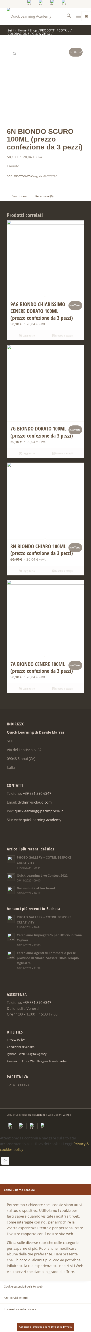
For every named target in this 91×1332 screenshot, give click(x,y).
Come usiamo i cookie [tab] (19, 1190)
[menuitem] (29, 3)
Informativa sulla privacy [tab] (20, 1309)
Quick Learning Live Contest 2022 (42, 875)
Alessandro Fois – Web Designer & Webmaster (37, 1061)
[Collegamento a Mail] (81, 1120)
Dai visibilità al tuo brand (36, 888)
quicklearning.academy (42, 819)
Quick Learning (36, 1114)
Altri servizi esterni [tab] (16, 1298)
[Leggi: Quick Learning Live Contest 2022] (11, 877)
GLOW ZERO (50, 176)
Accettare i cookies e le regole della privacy (45, 1326)
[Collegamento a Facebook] (67, 1120)
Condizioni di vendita (20, 1047)
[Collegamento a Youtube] (74, 1120)
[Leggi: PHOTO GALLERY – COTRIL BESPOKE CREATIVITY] (11, 859)
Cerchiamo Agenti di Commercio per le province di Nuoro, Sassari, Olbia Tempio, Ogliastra (48, 958)
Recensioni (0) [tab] (44, 196)
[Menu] (78, 16)
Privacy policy (16, 1039)
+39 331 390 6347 (37, 793)
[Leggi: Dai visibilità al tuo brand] (11, 890)
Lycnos (67, 1114)
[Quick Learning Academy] (38, 16)
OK (5, 1160)
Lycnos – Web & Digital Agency (27, 1054)
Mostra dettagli (64, 335)
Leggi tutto (28, 335)
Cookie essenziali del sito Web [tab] (23, 1286)
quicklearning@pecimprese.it (39, 811)
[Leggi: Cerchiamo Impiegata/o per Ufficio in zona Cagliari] (11, 937)
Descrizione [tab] (19, 196)
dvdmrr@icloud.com (35, 802)
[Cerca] (66, 16)
